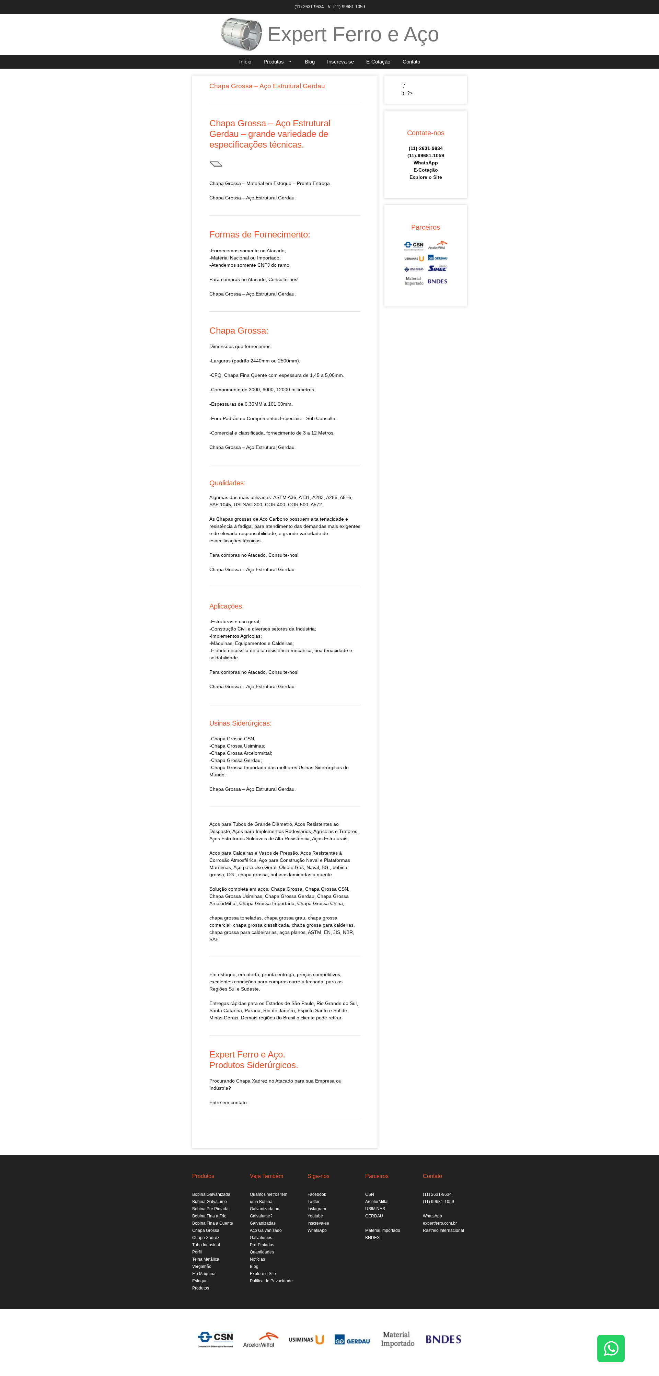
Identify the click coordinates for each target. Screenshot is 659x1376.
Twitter (314, 1201)
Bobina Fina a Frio (209, 1216)
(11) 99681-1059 (438, 1201)
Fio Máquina (204, 1273)
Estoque (200, 1281)
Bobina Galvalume (209, 1201)
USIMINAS (375, 1208)
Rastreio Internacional (443, 1230)
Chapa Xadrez (205, 1237)
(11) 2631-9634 (437, 1194)
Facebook (317, 1194)
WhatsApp (426, 162)
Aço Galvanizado (266, 1230)
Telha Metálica (205, 1259)
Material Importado (382, 1230)
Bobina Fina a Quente (212, 1223)
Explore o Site (425, 177)
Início (245, 62)
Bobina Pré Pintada (210, 1208)
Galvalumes (261, 1237)
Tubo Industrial (206, 1244)
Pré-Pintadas (262, 1244)
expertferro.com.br (440, 1223)
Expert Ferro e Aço (353, 34)
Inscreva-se (340, 62)
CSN (369, 1194)
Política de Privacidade (271, 1281)
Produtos (274, 62)
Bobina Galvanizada (211, 1194)
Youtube (315, 1216)
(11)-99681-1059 (349, 6)
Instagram (317, 1208)
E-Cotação (378, 62)
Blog (310, 62)
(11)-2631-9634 (309, 6)
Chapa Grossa (205, 1230)
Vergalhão (201, 1266)
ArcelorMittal (377, 1201)
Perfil (197, 1252)
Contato (411, 62)
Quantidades (262, 1252)
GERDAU (374, 1216)
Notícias (257, 1259)
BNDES (372, 1237)
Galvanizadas (263, 1223)
